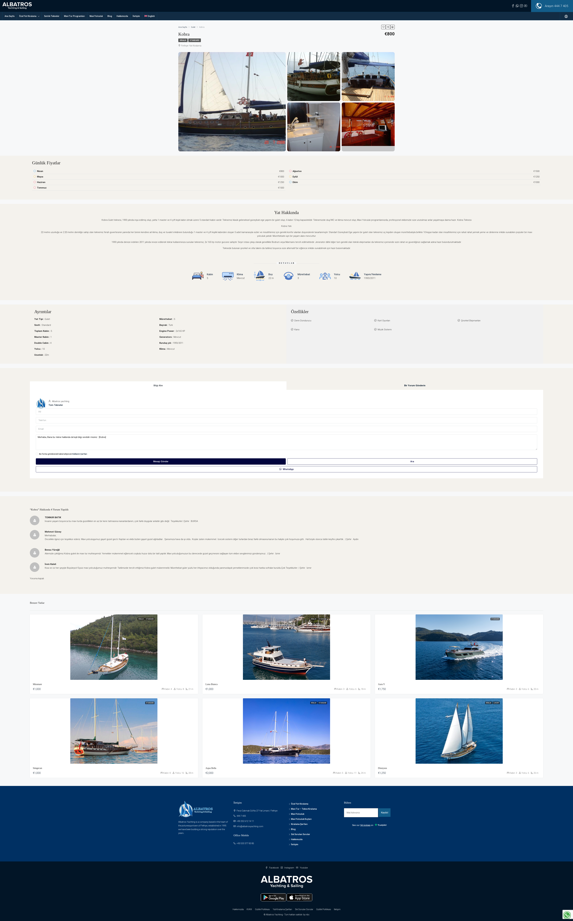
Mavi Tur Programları (74, 16)
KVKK (249, 909)
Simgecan (37, 768)
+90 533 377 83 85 (245, 843)
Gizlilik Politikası (262, 909)
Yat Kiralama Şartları (282, 909)
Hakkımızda (122, 16)
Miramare (37, 684)
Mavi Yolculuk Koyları (301, 819)
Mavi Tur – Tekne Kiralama (304, 809)
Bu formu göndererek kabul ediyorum (63, 454)
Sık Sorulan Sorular (300, 834)
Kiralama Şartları (299, 824)
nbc (307, 914)
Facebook (274, 868)
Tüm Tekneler (55, 405)
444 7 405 (561, 6)
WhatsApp (288, 469)
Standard (194, 40)
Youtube (303, 868)
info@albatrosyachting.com (250, 826)
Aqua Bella (210, 768)
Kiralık (183, 40)
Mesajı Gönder (160, 461)
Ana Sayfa (9, 16)
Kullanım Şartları (79, 454)
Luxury (496, 703)
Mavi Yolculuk (96, 16)
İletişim (136, 16)
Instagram (289, 868)
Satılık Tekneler (51, 16)
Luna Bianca (211, 684)
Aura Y (381, 684)
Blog (109, 16)
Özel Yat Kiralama (27, 16)
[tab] (158, 385)
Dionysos (382, 768)
